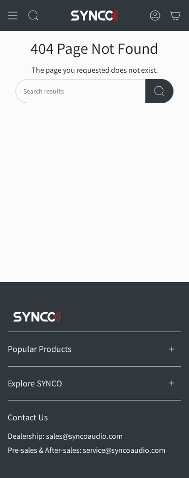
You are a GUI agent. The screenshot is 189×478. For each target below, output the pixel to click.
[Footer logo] (37, 317)
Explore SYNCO (35, 383)
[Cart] (175, 15)
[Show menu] (12, 15)
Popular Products (39, 348)
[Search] (159, 91)
